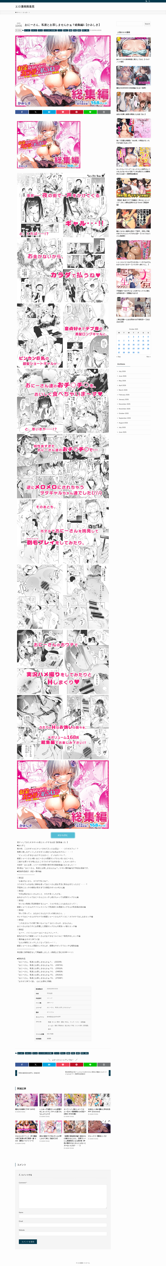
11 (143, 340)
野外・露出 (85, 30)
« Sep (118, 357)
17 (138, 344)
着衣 (79, 30)
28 (124, 352)
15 (129, 344)
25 (143, 348)
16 (133, 344)
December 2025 (124, 404)
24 (138, 348)
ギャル (40, 30)
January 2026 (124, 399)
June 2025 (122, 432)
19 (148, 344)
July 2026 (122, 371)
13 (119, 344)
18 (143, 344)
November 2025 (124, 409)
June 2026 (122, 376)
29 (129, 352)
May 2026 (122, 381)
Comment (23, 1183)
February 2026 (124, 395)
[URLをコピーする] (104, 112)
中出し (65, 30)
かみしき (34, 30)
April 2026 (122, 385)
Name (21, 1212)
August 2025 (123, 423)
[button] (21, 112)
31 (138, 352)
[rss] (146, 1)
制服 (70, 30)
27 (119, 352)
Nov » (149, 357)
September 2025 (125, 418)
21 (124, 348)
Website (22, 1230)
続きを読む (63, 835)
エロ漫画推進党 (24, 6)
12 (148, 340)
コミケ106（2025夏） (50, 30)
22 (129, 348)
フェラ (60, 30)
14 (124, 344)
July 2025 (122, 427)
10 (138, 340)
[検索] (149, 1)
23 (133, 348)
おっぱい (27, 30)
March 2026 (123, 390)
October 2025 (124, 413)
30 (133, 352)
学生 (75, 30)
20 (119, 348)
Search (147, 24)
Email (21, 1221)
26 (148, 348)
